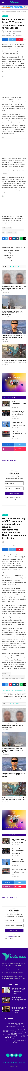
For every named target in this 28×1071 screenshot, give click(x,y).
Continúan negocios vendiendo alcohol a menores (20, 249)
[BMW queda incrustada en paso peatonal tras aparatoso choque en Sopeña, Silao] (14, 351)
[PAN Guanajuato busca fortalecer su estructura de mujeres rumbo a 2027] (6, 404)
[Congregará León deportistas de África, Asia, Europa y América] (6, 1000)
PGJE (9, 673)
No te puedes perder (9, 460)
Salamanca (9, 232)
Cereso (4, 673)
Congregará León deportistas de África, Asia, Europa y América (19, 999)
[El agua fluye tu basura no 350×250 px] (14, 390)
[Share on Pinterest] (19, 39)
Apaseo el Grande (6, 227)
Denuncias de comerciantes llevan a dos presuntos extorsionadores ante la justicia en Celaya (14, 288)
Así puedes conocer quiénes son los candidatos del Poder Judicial (19, 1009)
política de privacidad (10, 499)
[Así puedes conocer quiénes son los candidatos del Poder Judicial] (6, 1009)
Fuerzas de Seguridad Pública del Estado (12, 230)
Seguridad (5, 15)
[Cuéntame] (14, 2)
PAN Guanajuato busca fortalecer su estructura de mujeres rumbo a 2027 (19, 403)
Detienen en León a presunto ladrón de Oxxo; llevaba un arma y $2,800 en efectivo (13, 337)
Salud (19, 1060)
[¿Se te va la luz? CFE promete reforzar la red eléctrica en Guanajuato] (6, 424)
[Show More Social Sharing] (24, 39)
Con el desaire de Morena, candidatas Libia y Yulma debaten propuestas (18, 990)
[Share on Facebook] (5, 39)
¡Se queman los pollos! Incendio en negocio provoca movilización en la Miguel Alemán (12, 312)
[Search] (25, 2)
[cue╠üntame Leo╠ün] (14, 829)
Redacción (9, 31)
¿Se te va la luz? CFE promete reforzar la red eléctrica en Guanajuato (18, 424)
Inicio (3, 11)
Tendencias (6, 1062)
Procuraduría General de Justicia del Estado (13, 675)
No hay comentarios (7, 35)
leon (3, 232)
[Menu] (3, 2)
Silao (15, 232)
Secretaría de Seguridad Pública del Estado (13, 678)
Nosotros (14, 1062)
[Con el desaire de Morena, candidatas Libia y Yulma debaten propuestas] (6, 990)
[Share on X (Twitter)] (12, 39)
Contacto (22, 1062)
